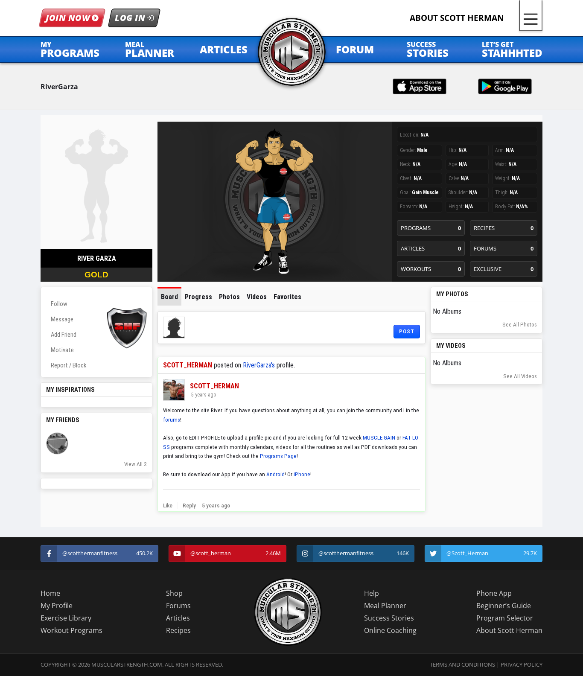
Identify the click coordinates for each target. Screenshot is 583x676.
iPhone (302, 474)
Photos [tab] (229, 297)
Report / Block (68, 365)
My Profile (57, 605)
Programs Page (278, 456)
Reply (188, 505)
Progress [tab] (198, 297)
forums (171, 420)
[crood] (57, 443)
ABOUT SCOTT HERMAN (457, 17)
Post (406, 331)
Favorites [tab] (287, 297)
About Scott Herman (509, 630)
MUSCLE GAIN (379, 437)
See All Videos (520, 376)
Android (275, 474)
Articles (431, 248)
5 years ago (203, 395)
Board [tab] (169, 297)
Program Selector (504, 618)
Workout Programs (71, 630)
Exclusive (504, 269)
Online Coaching (390, 630)
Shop (174, 593)
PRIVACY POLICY (521, 664)
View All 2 (135, 464)
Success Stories (389, 618)
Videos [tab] (257, 297)
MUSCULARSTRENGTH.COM (126, 664)
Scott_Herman (187, 365)
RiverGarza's (259, 365)
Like (167, 505)
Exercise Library (66, 618)
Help (371, 593)
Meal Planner (385, 605)
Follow (59, 304)
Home (50, 593)
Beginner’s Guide (503, 605)
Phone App (494, 593)
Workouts (431, 269)
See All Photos (519, 324)
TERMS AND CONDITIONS (462, 664)
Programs (431, 228)
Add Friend (63, 334)
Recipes (504, 228)
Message (62, 319)
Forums (504, 248)
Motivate (62, 350)
